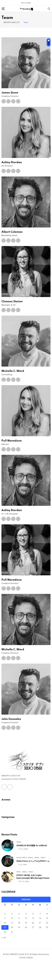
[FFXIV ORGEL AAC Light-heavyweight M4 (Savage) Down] (7, 877)
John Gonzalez (11, 719)
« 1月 (3, 938)
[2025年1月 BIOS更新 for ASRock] (7, 845)
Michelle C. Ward (12, 371)
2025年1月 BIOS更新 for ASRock (31, 845)
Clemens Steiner (12, 301)
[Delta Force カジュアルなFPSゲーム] (7, 861)
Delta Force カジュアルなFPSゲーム (33, 861)
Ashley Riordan (11, 162)
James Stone (9, 92)
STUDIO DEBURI (26, 958)
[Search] (49, 8)
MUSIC (30, 857)
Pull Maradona (11, 440)
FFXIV (18, 872)
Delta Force (21, 857)
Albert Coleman (12, 232)
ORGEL (19, 842)
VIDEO (43, 857)
